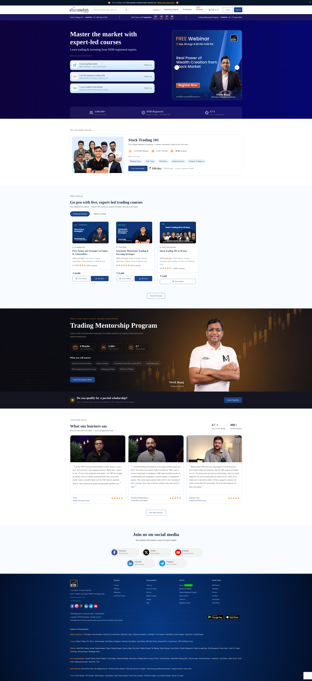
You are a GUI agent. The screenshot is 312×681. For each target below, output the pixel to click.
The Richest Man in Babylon (116, 669)
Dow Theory (90, 641)
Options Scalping (101, 658)
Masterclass (117, 592)
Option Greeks (233, 658)
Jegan (130, 634)
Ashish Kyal (106, 634)
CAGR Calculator (79, 675)
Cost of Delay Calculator (164, 675)
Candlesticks (214, 658)
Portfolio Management (186, 648)
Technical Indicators (204, 658)
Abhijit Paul (123, 634)
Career (185, 585)
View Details (82, 278)
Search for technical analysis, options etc (105, 10)
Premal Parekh (115, 634)
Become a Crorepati (177, 675)
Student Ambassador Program (188, 592)
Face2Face (215, 596)
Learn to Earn (187, 669)
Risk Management (213, 648)
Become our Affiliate (185, 589)
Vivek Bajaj (87, 634)
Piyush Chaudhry (179, 634)
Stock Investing (99, 641)
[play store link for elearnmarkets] (215, 617)
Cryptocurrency (172, 641)
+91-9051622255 (75, 601)
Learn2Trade (215, 599)
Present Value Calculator (136, 675)
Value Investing (193, 658)
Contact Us (182, 599)
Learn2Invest (216, 603)
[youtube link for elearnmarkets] (96, 606)
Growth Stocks (174, 648)
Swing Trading (111, 658)
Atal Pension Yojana (150, 675)
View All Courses (156, 296)
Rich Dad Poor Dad (87, 669)
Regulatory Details (184, 603)
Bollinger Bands (142, 658)
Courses (155, 10)
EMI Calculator (99, 675)
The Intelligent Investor (100, 669)
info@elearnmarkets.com (77, 597)
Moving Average (83, 651)
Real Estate (92, 662)
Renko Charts (224, 648)
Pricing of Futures (153, 658)
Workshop (199, 8)
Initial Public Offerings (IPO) (179, 658)
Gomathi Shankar (198, 634)
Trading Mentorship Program (81, 500)
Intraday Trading (90, 658)
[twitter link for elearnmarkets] (81, 606)
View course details (138, 168)
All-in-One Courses (119, 596)
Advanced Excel (162, 641)
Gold (97, 662)
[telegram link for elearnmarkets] (91, 606)
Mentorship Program (171, 9)
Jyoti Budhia (151, 634)
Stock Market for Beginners (113, 641)
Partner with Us (183, 596)
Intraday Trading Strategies (97, 648)
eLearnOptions (109, 675)
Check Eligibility (233, 400)
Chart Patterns (223, 658)
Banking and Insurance (81, 662)
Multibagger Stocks (94, 651)
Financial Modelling (122, 658)
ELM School (187, 9)
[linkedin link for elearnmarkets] (86, 606)
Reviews (148, 592)
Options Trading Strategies (114, 648)
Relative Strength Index (200, 648)
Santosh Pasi (188, 634)
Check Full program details (82, 380)
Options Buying (164, 648)
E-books (214, 592)
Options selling (127, 648)
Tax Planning (155, 648)
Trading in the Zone (177, 669)
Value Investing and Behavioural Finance (158, 669)
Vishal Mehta (169, 634)
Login (228, 10)
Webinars (116, 589)
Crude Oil (231, 648)
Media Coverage (151, 596)
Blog (147, 603)
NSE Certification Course (185, 641)
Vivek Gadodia (160, 634)
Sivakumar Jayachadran (139, 634)
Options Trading (81, 641)
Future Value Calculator (121, 675)
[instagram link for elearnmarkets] (77, 606)
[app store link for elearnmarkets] (233, 617)
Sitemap (148, 599)
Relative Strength (145, 648)
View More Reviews (156, 513)
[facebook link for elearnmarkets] (72, 606)
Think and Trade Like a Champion (136, 669)
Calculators (215, 589)
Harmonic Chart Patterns (129, 641)
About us (149, 585)
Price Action (136, 648)
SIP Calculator (90, 675)
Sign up (238, 10)
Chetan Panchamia (96, 634)
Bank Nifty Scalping (83, 648)
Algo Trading (141, 641)
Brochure (101, 278)
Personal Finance (165, 658)
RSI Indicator (133, 658)
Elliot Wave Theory (151, 641)
